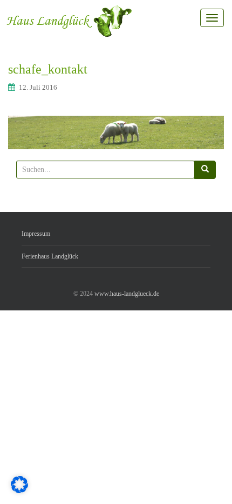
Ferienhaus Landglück (50, 256)
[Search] (205, 170)
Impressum (36, 233)
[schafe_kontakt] (116, 132)
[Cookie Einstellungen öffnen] (19, 491)
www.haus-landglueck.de (126, 293)
